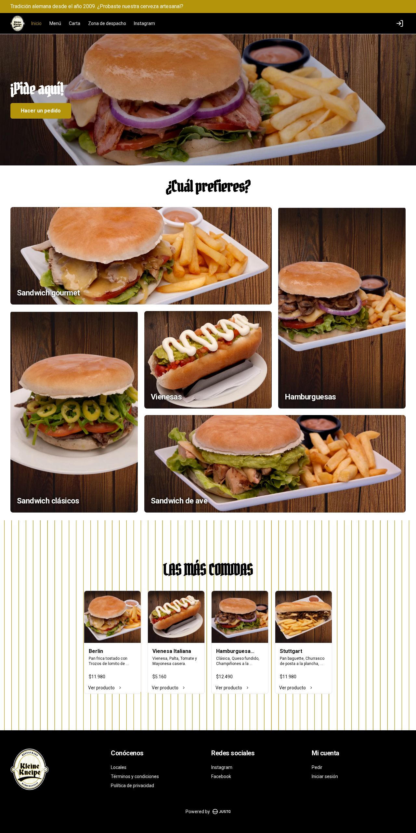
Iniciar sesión (325, 776)
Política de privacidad (132, 785)
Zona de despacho (107, 23)
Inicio (36, 23)
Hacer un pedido (41, 111)
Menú (55, 23)
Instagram (144, 23)
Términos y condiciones (135, 776)
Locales (118, 767)
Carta (74, 23)
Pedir (317, 767)
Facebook (221, 776)
